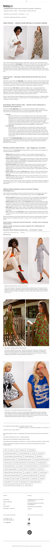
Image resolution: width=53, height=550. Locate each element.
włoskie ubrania (28, 485)
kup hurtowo (20, 466)
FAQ (27, 14)
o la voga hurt (27, 472)
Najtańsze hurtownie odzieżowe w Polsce (11, 232)
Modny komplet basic (21, 230)
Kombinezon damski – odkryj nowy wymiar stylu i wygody (33, 427)
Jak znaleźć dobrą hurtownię (20, 462)
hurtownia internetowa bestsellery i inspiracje (15, 17)
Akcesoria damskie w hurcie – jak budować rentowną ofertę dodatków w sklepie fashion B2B (25, 434)
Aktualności (6, 506)
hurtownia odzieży (37, 161)
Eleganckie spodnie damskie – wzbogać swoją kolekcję (18, 426)
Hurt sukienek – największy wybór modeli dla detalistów (15, 348)
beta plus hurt (23, 450)
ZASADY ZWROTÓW (7, 501)
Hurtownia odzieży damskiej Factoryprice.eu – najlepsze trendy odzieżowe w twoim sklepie (26, 441)
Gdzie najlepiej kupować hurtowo (24, 459)
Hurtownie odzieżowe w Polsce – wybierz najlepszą (16, 437)
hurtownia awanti (8, 462)
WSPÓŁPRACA (22, 14)
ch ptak (33, 453)
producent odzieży (30, 168)
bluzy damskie (32, 450)
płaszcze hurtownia (41, 198)
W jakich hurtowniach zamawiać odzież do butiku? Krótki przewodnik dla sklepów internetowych (24, 444)
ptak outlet (42, 475)
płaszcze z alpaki (15, 478)
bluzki (47, 123)
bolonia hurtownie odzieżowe (10, 453)
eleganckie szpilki (23, 213)
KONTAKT (29, 508)
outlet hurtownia (43, 472)
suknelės (23, 154)
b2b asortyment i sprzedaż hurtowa (27, 10)
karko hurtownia (32, 462)
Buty (7, 211)
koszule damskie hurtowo (9, 466)
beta (17, 450)
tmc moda (16, 481)
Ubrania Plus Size (17, 205)
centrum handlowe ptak (24, 453)
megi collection (32, 469)
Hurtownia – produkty (9, 508)
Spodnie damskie (25, 478)
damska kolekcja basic (29, 456)
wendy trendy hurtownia (35, 481)
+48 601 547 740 (8, 518)
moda (15, 193)
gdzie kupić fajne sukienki (9, 459)
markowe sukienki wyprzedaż (10, 469)
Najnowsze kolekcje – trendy (10, 10)
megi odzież (40, 469)
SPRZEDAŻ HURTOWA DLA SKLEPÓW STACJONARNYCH (35, 504)
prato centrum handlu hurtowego (30, 475)
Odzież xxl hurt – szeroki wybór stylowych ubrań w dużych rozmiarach (18, 410)
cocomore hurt (41, 453)
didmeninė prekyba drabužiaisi (23, 121)
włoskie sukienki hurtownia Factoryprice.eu (13, 485)
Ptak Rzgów (23, 232)
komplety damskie (42, 462)
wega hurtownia (24, 481)
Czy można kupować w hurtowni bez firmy (13, 456)
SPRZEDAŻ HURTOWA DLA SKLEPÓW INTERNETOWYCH (35, 500)
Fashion (20, 64)
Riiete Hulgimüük (6, 140)
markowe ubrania (23, 469)
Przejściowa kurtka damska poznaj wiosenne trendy (16, 439)
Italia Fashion (20, 80)
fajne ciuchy (28, 182)
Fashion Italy (15, 108)
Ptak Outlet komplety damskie (16, 178)
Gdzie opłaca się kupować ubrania (41, 459)
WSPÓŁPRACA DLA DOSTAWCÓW (11, 14)
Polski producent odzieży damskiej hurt (12, 475)
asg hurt (11, 450)
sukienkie (42, 478)
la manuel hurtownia (44, 466)
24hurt (5, 450)
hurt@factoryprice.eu (9, 519)
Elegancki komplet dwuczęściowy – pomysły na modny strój (16, 285)
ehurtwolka (39, 456)
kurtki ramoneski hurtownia (31, 466)
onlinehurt (35, 472)
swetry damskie (7, 481)
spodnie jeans (34, 478)
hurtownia (14, 130)
